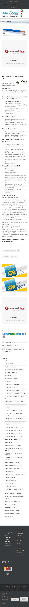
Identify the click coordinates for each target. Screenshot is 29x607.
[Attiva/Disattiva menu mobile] (26, 11)
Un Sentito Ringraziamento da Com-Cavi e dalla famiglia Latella (21, 550)
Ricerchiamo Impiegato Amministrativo (20, 535)
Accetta (15, 599)
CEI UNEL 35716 (15, 133)
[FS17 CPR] (14, 28)
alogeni (20, 105)
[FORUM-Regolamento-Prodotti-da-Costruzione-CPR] (14, 279)
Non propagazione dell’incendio (13, 103)
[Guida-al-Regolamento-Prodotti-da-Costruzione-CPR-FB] (14, 264)
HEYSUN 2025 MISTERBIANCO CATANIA (20, 542)
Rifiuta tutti (24, 599)
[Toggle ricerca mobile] (23, 11)
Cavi (5, 361)
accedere (7, 345)
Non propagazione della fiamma (13, 101)
